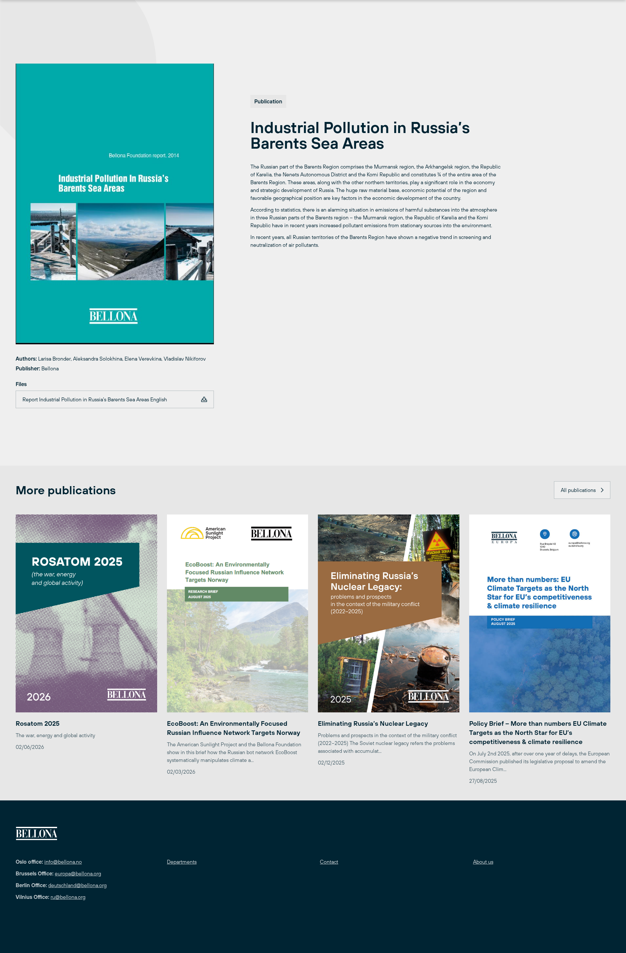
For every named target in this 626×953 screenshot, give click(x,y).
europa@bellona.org (78, 873)
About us (483, 862)
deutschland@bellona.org (77, 885)
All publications (578, 490)
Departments (182, 862)
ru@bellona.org (68, 897)
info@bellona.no (63, 862)
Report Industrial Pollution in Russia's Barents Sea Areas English (94, 399)
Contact (329, 862)
